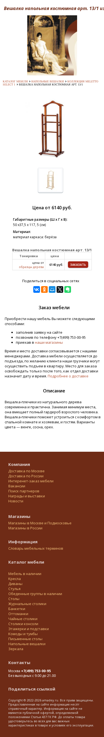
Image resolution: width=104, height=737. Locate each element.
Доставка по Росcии (26, 475)
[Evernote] (67, 289)
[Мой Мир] (52, 289)
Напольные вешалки (47, 81)
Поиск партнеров (23, 490)
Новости (15, 500)
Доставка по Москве (26, 470)
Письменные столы (25, 638)
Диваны (15, 583)
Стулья (14, 588)
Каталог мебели (15, 81)
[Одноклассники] (44, 289)
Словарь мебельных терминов (35, 548)
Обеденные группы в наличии (35, 593)
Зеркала (15, 648)
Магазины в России (25, 527)
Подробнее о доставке (68, 376)
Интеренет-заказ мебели (31, 480)
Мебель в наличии (24, 573)
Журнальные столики (27, 603)
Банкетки (16, 608)
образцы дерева (31, 267)
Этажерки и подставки (28, 628)
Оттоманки (18, 613)
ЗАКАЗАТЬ (78, 264)
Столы (13, 598)
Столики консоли (23, 623)
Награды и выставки (26, 495)
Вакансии (16, 485)
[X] (60, 289)
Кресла (14, 578)
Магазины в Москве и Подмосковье (40, 522)
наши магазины (49, 342)
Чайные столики (22, 618)
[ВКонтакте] (36, 289)
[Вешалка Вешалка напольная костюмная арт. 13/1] (52, 161)
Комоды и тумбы (23, 633)
